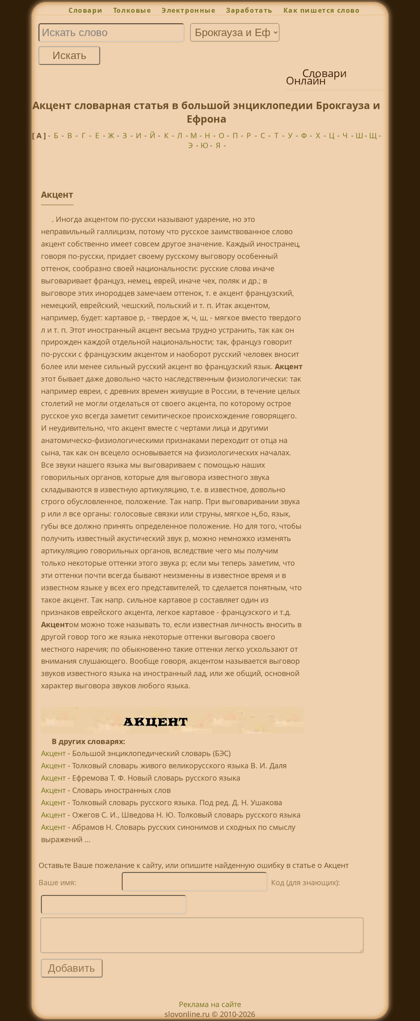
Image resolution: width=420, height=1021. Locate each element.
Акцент (53, 753)
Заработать (249, 10)
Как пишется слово (321, 10)
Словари (85, 10)
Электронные (188, 10)
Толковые (132, 10)
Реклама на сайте (210, 1004)
